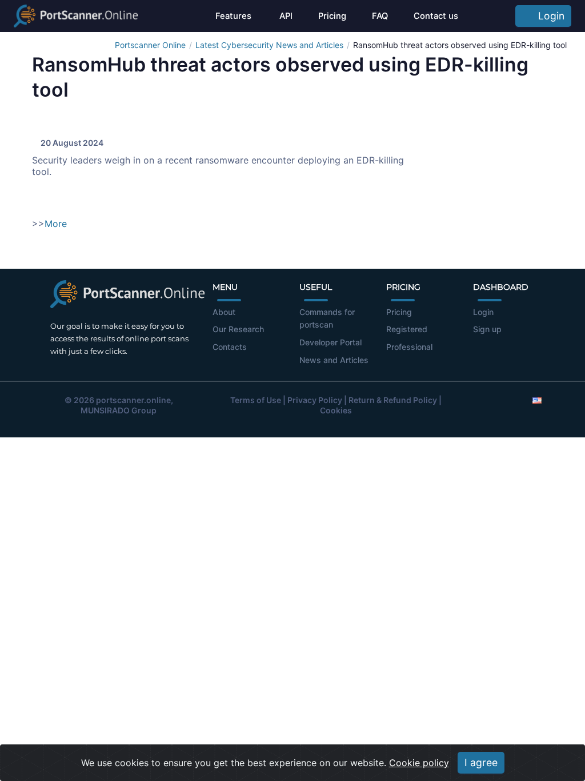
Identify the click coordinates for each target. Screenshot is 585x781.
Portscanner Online (150, 45)
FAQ (380, 16)
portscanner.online (133, 400)
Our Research (238, 329)
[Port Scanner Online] (76, 16)
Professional (409, 347)
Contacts (230, 347)
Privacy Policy (314, 400)
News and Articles (333, 360)
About (224, 312)
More (56, 223)
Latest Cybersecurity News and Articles (269, 45)
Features (233, 16)
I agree (481, 762)
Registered (406, 329)
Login (548, 16)
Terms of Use (255, 400)
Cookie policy (419, 762)
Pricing (332, 16)
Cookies (336, 410)
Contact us (436, 16)
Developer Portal (330, 342)
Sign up (487, 329)
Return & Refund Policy (392, 400)
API (284, 16)
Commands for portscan (327, 318)
